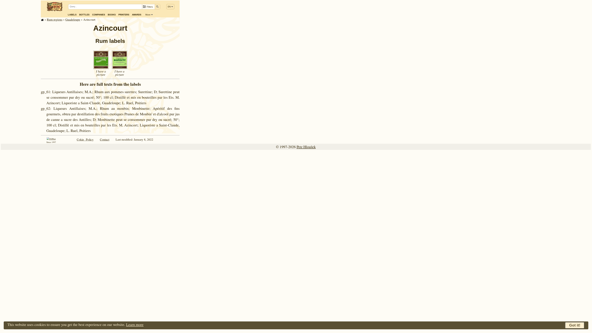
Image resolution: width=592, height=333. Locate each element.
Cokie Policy (85, 139)
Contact (104, 139)
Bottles (84, 14)
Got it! (574, 325)
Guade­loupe (72, 19)
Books (112, 14)
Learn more (135, 324)
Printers (123, 14)
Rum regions (54, 19)
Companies (98, 14)
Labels (72, 14)
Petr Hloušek (306, 146)
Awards (136, 14)
